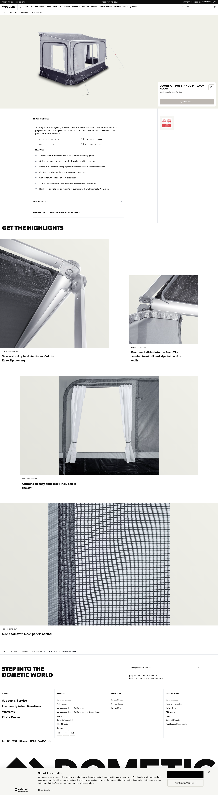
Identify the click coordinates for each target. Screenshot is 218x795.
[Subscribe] (198, 667)
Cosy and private (47, 144)
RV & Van (85, 7)
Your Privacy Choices (184, 783)
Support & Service (14, 700)
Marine (94, 7)
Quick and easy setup (49, 139)
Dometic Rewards (64, 700)
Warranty (8, 711)
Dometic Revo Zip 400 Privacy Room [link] (61, 651)
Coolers (29, 7)
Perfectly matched (93, 139)
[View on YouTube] (72, 733)
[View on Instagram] (59, 733)
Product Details (41, 119)
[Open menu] (20, 7)
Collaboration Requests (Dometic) (70, 708)
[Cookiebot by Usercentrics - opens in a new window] (21, 790)
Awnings (24, 12)
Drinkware (39, 7)
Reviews (60, 728)
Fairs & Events (62, 724)
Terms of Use (116, 708)
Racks (48, 7)
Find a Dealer (11, 717)
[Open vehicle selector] (215, 7)
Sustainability (171, 708)
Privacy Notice (117, 700)
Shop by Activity (121, 7)
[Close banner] (209, 772)
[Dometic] (8, 7)
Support (186, 2)
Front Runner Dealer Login (176, 724)
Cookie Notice (117, 704)
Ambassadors (62, 704)
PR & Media (178, 712)
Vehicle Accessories (61, 7)
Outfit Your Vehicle (109, 2)
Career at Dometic (181, 720)
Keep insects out (93, 144)
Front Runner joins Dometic (13, 2)
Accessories (37, 12)
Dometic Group (180, 700)
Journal (134, 7)
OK (185, 774)
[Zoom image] (79, 62)
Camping (76, 7)
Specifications (40, 202)
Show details (44, 790)
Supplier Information (174, 704)
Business (194, 2)
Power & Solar (106, 7)
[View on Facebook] (66, 733)
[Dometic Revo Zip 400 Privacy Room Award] (167, 123)
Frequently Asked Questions (21, 706)
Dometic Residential (73, 720)
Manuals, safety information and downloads (56, 212)
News (176, 716)
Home (4, 12)
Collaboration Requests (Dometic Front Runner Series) (78, 712)
